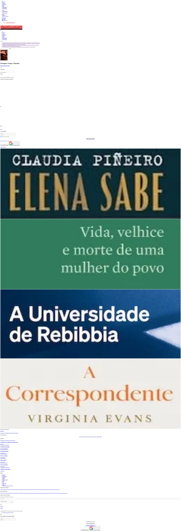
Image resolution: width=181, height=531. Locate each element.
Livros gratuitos (4, 476)
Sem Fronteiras (3, 460)
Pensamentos (4, 4)
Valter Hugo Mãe (3, 453)
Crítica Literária (3, 147)
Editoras (3, 475)
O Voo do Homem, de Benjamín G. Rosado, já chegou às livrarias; (14, 44)
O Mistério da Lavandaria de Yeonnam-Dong (9, 442)
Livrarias (3, 478)
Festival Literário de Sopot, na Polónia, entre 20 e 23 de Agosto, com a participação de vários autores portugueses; (21, 43)
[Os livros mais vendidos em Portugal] (85, 436)
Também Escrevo (4, 37)
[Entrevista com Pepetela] (4, 433)
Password (1, 519)
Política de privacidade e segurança (7, 485)
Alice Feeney (2, 471)
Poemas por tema (4, 11)
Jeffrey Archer (2, 466)
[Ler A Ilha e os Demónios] (4, 429)
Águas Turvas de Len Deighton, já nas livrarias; (11, 46)
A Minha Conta (4, 8)
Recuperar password (5, 16)
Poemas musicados (5, 479)
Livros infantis (4, 38)
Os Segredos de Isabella (4, 446)
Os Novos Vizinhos (4, 455)
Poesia (3, 5)
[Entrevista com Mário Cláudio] (13, 433)
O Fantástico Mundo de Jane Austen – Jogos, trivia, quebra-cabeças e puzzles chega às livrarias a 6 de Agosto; (20, 45)
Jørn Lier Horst (2, 462)
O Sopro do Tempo (4, 464)
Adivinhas (3, 477)
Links (3, 484)
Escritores (3, 32)
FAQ (3, 482)
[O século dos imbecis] (4, 449)
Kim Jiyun (1, 444)
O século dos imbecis (4, 451)
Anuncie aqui (4, 483)
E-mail (1, 133)
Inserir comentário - (3, 72)
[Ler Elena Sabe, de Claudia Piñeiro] (90, 218)
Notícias (3, 480)
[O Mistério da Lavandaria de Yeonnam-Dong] (8, 440)
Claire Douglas (2, 457)
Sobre (3, 481)
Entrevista (2, 431)
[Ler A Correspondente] (90, 428)
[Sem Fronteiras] (3, 458)
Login (3, 14)
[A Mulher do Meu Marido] (5, 467)
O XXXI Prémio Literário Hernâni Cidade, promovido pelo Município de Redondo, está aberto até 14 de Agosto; (21, 42)
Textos (3, 6)
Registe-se (3, 15)
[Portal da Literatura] (7, 23)
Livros (3, 2)
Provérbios (3, 3)
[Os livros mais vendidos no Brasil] (96, 436)
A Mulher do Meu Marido (5, 469)
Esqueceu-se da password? (91, 139)
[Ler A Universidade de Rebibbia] (90, 358)
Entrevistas (4, 474)
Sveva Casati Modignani (4, 448)
